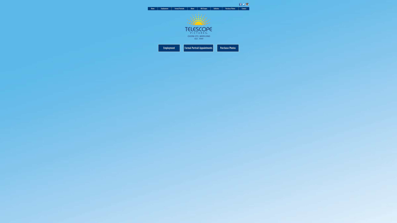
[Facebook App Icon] (240, 4)
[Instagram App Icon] (247, 4)
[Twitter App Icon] (243, 4)
